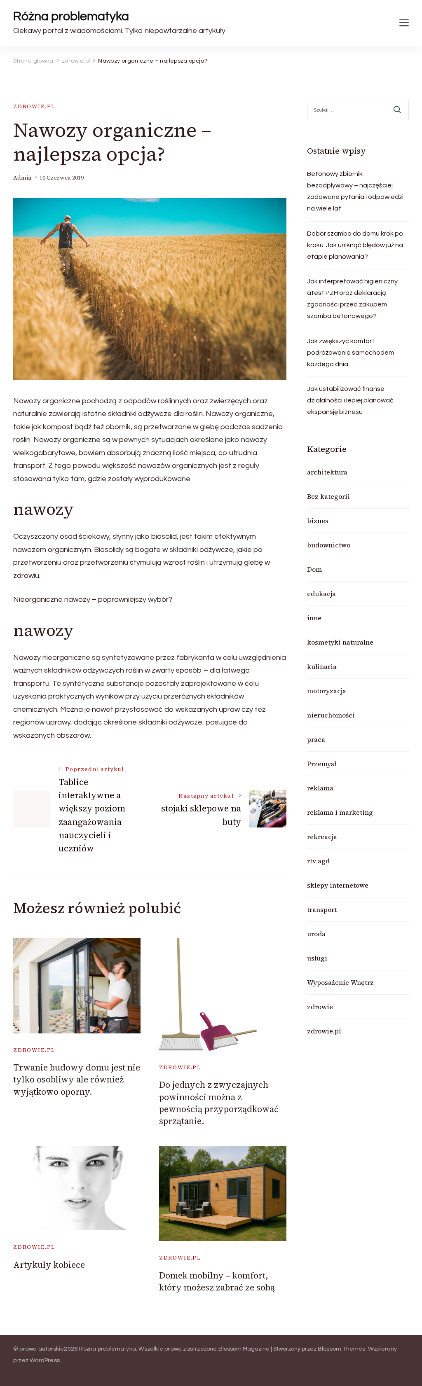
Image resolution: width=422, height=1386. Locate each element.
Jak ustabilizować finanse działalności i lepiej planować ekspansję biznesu (350, 400)
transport (322, 909)
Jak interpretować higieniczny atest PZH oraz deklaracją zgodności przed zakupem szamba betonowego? (352, 298)
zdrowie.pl (34, 106)
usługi (317, 958)
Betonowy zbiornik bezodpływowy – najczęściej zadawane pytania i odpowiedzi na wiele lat (355, 191)
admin (22, 178)
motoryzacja (326, 690)
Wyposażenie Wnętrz (340, 982)
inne (314, 617)
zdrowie (320, 1006)
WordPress (45, 1360)
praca (316, 739)
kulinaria (322, 666)
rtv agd (318, 860)
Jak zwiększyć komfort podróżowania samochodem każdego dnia (350, 352)
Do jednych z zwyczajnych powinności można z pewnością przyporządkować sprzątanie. (219, 1103)
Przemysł (321, 763)
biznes (317, 520)
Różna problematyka (71, 16)
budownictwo (328, 544)
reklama (320, 787)
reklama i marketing (340, 812)
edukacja (321, 593)
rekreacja (322, 836)
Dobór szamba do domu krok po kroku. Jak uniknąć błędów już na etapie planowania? (355, 245)
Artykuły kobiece (49, 1265)
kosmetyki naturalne (340, 642)
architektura (327, 472)
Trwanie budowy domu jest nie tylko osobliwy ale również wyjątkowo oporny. (76, 1079)
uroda (316, 933)
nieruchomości (331, 715)
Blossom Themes (342, 1349)
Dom (314, 569)
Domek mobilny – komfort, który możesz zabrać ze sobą (217, 1281)
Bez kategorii (328, 496)
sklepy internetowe (337, 885)
